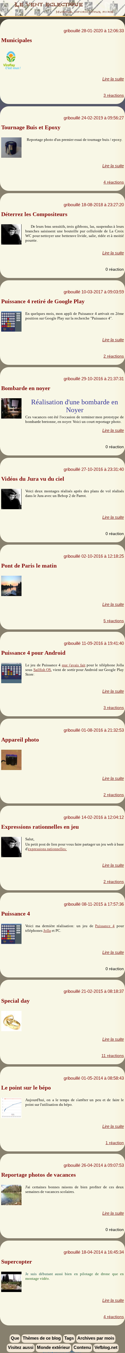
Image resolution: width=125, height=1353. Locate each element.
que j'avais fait (73, 665)
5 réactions (113, 620)
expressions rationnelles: (47, 849)
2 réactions (113, 356)
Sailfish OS (42, 669)
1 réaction (115, 1142)
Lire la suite (113, 78)
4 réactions (113, 182)
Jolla (47, 930)
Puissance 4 (105, 926)
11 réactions (112, 1055)
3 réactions (113, 95)
